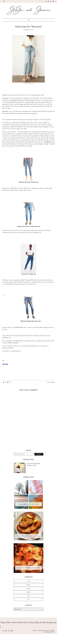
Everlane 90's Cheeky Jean (28, 274)
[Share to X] (3, 382)
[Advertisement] (28, 436)
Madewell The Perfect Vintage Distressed (28, 226)
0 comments (51, 382)
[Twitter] (48, 1)
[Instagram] (50, 1)
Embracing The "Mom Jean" (28, 27)
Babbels (28, 585)
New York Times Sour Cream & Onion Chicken (28, 535)
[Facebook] (45, 1)
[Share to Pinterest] (8, 382)
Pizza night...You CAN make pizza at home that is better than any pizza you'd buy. (28, 567)
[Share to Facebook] (5, 382)
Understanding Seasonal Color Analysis (28, 504)
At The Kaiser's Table (43, 630)
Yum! (28, 599)
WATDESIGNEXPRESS (49, 632)
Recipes (28, 592)
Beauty (28, 588)
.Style (28, 581)
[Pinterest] (53, 1)
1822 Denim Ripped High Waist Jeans (30, 321)
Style (28, 595)
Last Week (47, 142)
